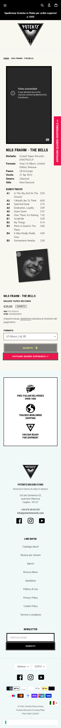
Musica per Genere (30, 555)
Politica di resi (30, 589)
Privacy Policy (30, 597)
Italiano (21, 666)
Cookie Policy (31, 606)
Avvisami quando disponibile (29, 356)
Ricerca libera (30, 572)
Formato (8, 330)
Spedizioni (30, 580)
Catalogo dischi (30, 546)
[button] (53, 703)
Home (6, 58)
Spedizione (25, 318)
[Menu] (5, 5)
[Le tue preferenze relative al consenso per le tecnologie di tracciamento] (30, 722)
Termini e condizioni (30, 614)
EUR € (38, 666)
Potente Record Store (34, 706)
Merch (30, 563)
